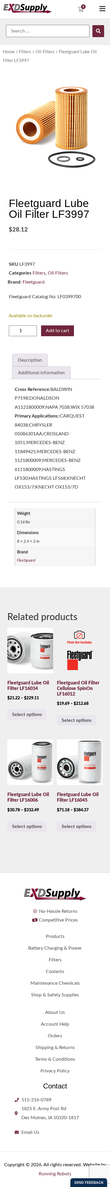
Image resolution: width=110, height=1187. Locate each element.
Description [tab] (30, 360)
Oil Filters (45, 52)
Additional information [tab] (41, 372)
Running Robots (55, 1174)
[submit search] (98, 31)
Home (9, 52)
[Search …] (47, 31)
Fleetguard (34, 282)
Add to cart (57, 330)
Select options (27, 714)
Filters (25, 52)
